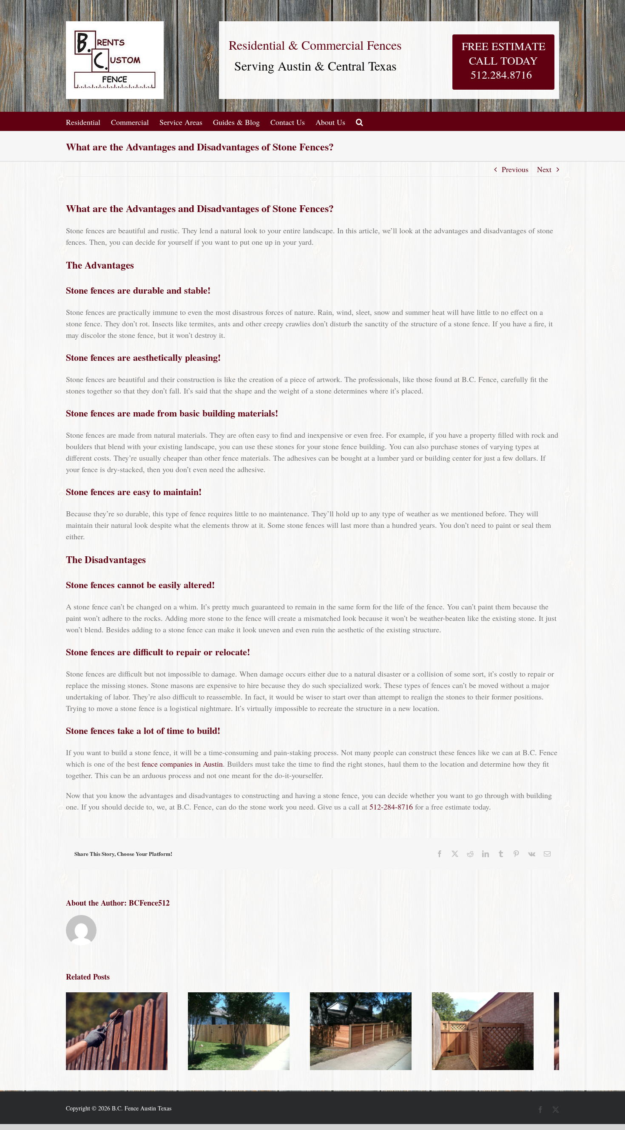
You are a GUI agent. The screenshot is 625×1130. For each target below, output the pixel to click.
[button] (359, 121)
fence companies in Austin (182, 764)
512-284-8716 (391, 806)
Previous (515, 169)
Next (544, 169)
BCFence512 (149, 902)
